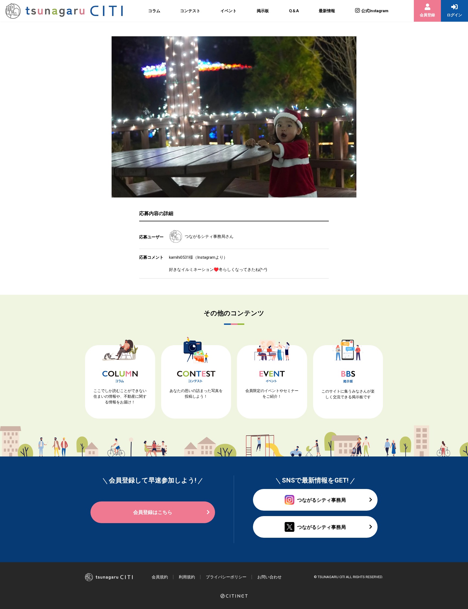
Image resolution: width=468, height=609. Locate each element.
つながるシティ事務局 (205, 236)
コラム (154, 10)
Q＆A (294, 10)
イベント (228, 10)
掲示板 (263, 10)
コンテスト (190, 10)
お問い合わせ (269, 577)
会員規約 (160, 577)
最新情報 (327, 10)
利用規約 (187, 577)
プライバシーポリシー (226, 577)
